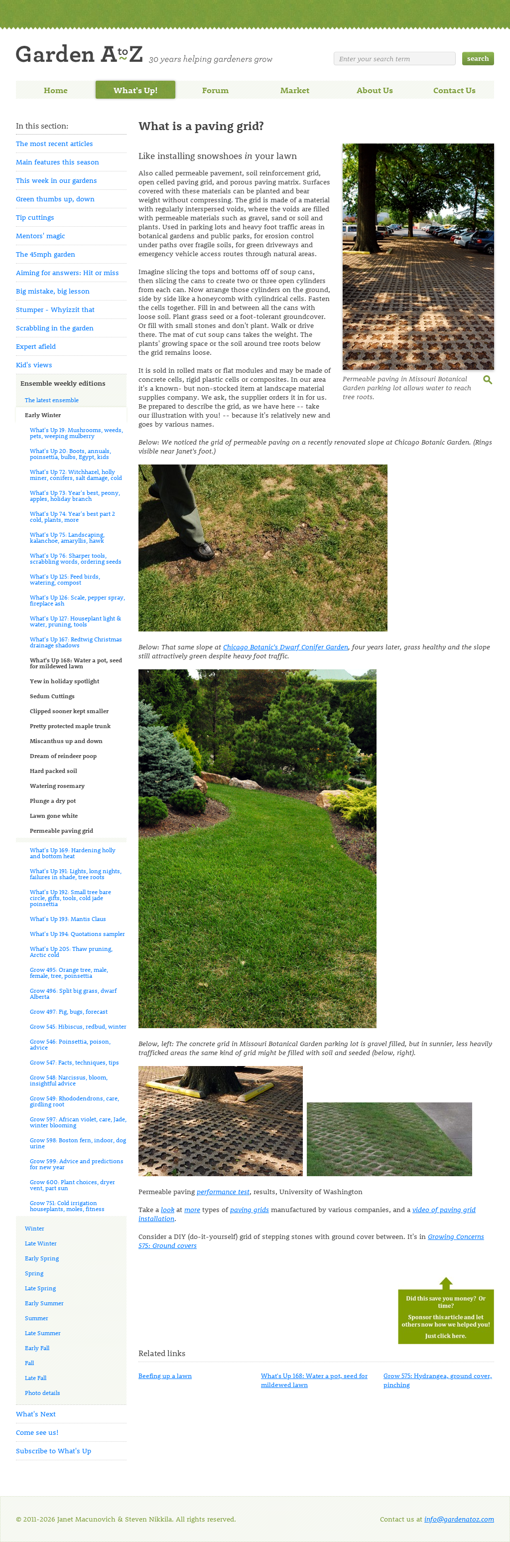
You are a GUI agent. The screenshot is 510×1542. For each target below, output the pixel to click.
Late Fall (35, 1378)
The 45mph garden (45, 254)
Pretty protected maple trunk (70, 726)
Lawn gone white (54, 815)
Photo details (42, 1392)
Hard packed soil (53, 770)
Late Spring (40, 1288)
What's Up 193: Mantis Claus (68, 919)
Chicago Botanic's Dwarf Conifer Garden (285, 646)
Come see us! (37, 1432)
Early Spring (42, 1258)
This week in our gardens (56, 180)
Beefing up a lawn (165, 1375)
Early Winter (43, 415)
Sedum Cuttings (52, 696)
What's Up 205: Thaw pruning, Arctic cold (71, 951)
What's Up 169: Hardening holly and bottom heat (73, 853)
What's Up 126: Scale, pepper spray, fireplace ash (77, 600)
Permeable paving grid (61, 830)
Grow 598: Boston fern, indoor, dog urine (78, 1143)
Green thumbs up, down (55, 198)
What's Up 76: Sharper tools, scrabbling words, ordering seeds (76, 558)
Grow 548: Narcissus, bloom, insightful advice (69, 1080)
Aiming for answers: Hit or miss (67, 272)
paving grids (249, 1209)
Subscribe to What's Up (53, 1450)
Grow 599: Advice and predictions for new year (77, 1164)
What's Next (36, 1413)
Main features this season (57, 161)
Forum (215, 89)
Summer (36, 1318)
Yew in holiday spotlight (64, 681)
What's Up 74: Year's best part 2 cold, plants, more (72, 516)
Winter (34, 1228)
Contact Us (454, 89)
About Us (375, 89)
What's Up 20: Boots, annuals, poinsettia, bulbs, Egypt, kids (70, 454)
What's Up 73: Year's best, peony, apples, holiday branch (75, 495)
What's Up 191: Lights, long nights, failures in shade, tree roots (76, 874)
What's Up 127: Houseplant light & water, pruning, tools (75, 621)
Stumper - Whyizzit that (55, 309)
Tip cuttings (35, 217)
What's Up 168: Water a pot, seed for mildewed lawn (76, 663)
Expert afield (36, 346)
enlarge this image (488, 379)
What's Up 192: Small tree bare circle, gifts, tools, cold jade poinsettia (70, 898)
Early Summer (44, 1303)
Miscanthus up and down (66, 741)
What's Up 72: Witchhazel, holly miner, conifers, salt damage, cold (76, 474)
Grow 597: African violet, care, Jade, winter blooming (78, 1122)
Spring (34, 1273)
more (192, 1209)
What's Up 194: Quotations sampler (77, 933)
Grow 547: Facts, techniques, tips (74, 1062)
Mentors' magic (40, 235)
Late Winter (41, 1243)
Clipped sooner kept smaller (69, 711)
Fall (29, 1363)
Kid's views (34, 364)
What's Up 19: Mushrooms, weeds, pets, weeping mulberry (76, 433)
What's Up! (136, 89)
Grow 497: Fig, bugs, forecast (69, 1011)
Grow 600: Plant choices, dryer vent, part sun (72, 1185)
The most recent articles (54, 143)
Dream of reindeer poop (63, 756)
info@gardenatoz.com (459, 1519)
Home (56, 89)
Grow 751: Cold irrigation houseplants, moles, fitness (67, 1206)
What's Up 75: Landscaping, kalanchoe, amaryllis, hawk (67, 537)
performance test (223, 1191)
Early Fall (37, 1348)
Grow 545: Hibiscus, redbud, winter (78, 1026)
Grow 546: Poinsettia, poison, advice (70, 1044)
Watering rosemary (57, 785)
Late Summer (43, 1333)
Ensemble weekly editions (63, 383)
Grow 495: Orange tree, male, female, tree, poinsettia (69, 972)
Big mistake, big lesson (53, 291)
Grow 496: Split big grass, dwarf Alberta (73, 993)
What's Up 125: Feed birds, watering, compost (65, 579)
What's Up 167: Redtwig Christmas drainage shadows (76, 642)
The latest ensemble (52, 400)
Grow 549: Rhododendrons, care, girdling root (74, 1101)
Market (294, 89)
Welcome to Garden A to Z (144, 54)
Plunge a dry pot (53, 800)
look (167, 1209)
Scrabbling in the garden (55, 327)
